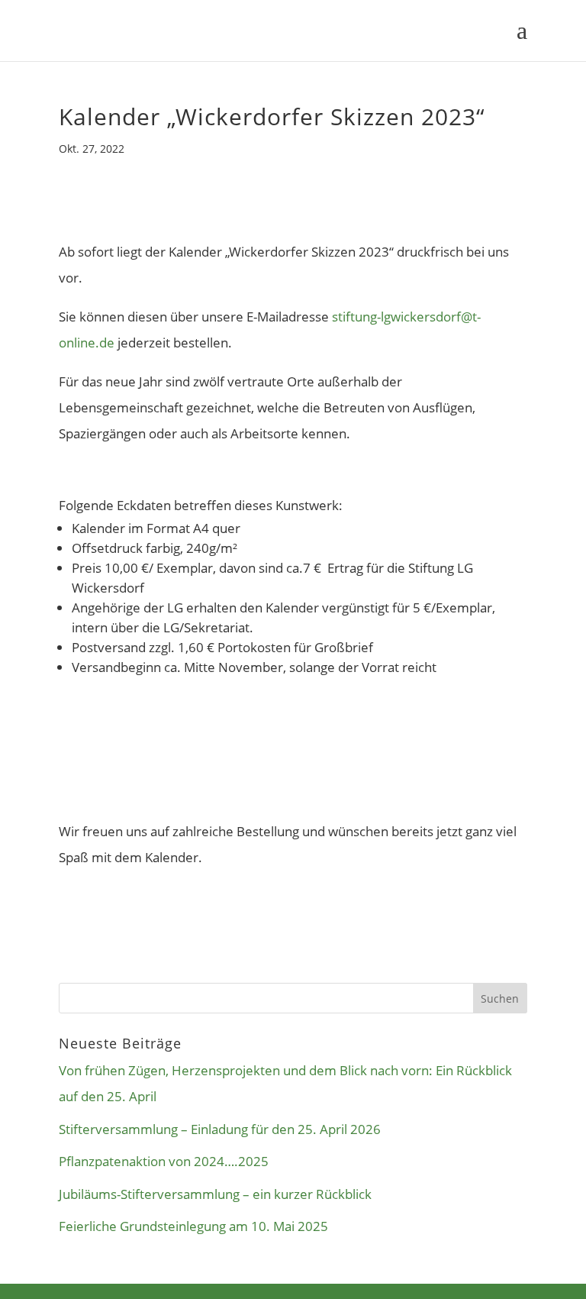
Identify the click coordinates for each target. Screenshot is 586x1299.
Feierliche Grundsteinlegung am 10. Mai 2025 (193, 1226)
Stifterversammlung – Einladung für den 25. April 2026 (220, 1129)
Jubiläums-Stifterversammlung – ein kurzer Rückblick (215, 1194)
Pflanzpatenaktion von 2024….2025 (164, 1161)
